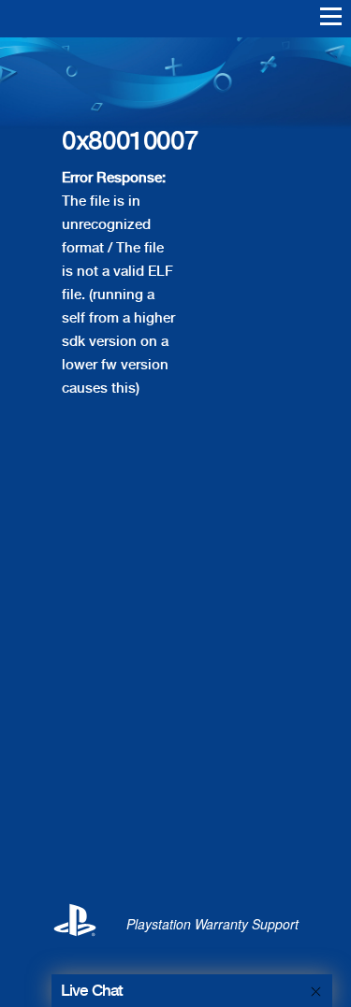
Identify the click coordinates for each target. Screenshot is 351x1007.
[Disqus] (175, 634)
